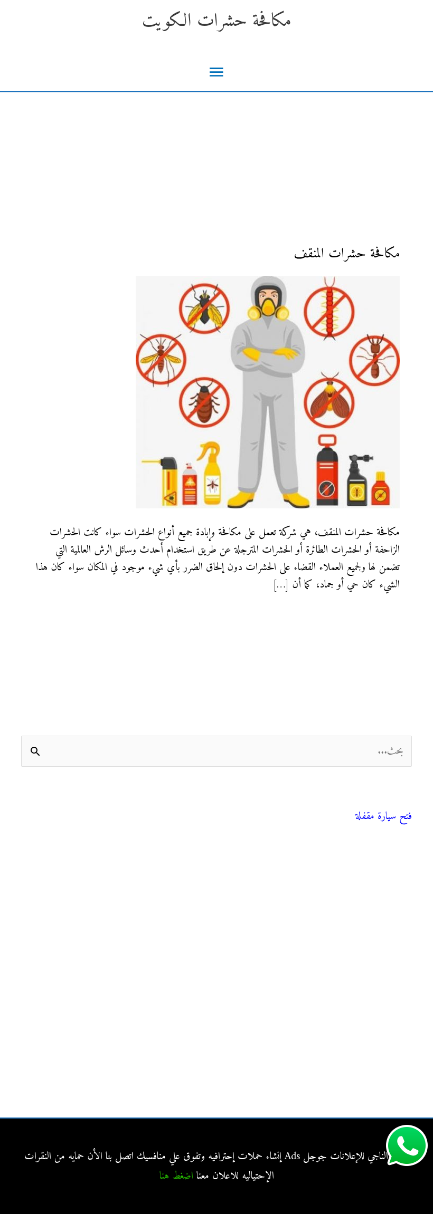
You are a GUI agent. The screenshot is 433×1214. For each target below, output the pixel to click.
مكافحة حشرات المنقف (347, 254)
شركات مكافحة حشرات (369, 911)
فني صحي (397, 803)
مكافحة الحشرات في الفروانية (363, 1009)
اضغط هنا (176, 1176)
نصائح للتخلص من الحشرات (364, 935)
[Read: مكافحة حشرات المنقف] (268, 392)
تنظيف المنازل (388, 887)
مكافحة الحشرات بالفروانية (367, 985)
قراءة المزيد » (377, 618)
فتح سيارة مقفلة (383, 816)
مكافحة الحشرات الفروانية (368, 1056)
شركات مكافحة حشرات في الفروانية (349, 1080)
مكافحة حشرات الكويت (216, 21)
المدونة (401, 863)
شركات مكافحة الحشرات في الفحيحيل (345, 1033)
